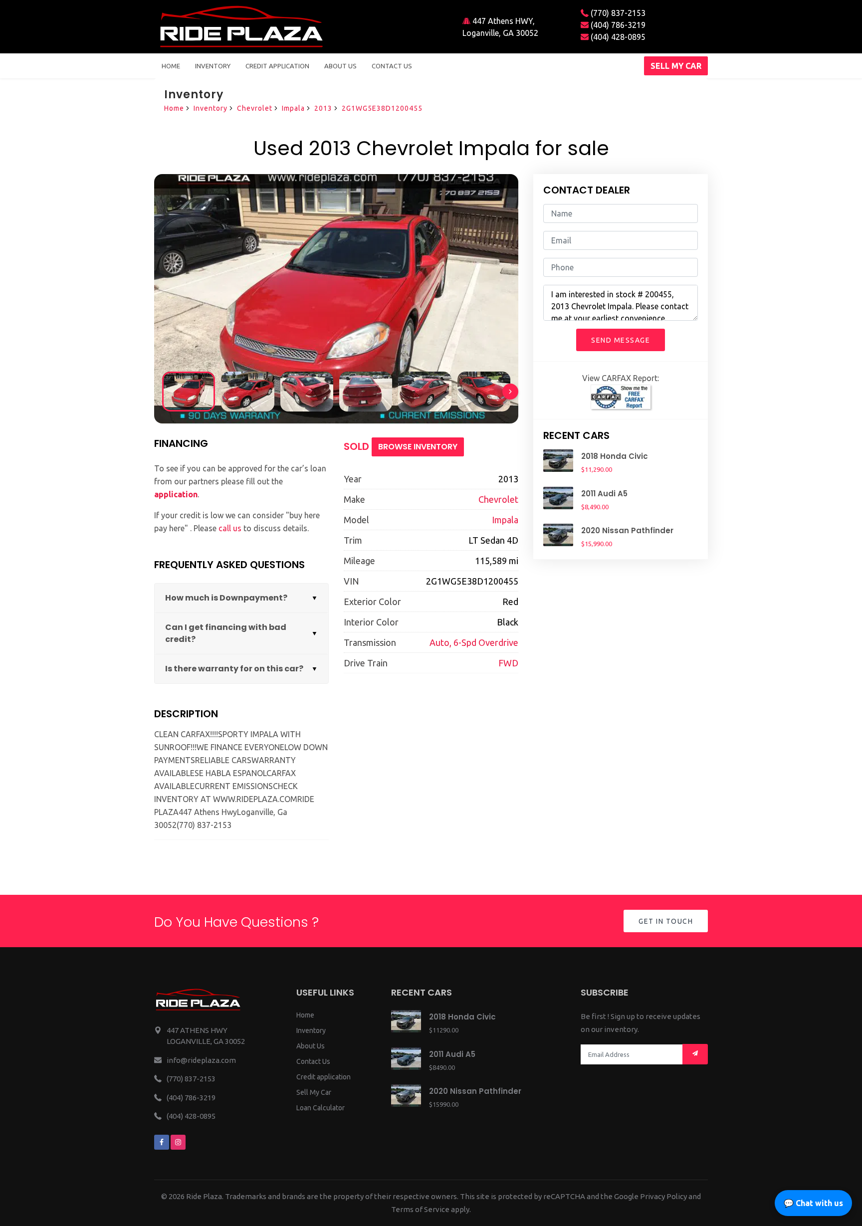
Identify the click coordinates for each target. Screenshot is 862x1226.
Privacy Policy (663, 1196)
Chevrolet (254, 108)
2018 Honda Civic (614, 456)
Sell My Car (313, 1092)
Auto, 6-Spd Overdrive (474, 642)
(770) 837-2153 (617, 12)
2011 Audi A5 (604, 493)
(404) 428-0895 (617, 36)
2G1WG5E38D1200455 (382, 108)
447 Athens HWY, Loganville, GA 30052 (500, 26)
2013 (323, 108)
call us (229, 528)
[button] (510, 392)
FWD (508, 663)
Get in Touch (666, 921)
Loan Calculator (320, 1108)
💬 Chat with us (813, 1203)
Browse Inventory (417, 446)
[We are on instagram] (178, 1142)
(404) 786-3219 (617, 24)
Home (171, 65)
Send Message (620, 340)
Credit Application (277, 65)
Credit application (323, 1077)
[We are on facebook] (161, 1142)
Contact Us (313, 1061)
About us (340, 65)
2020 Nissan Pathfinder (627, 530)
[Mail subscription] (695, 1054)
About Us (310, 1046)
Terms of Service (420, 1209)
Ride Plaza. (204, 1196)
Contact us (392, 65)
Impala (293, 108)
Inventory (212, 65)
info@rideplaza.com (201, 1060)
